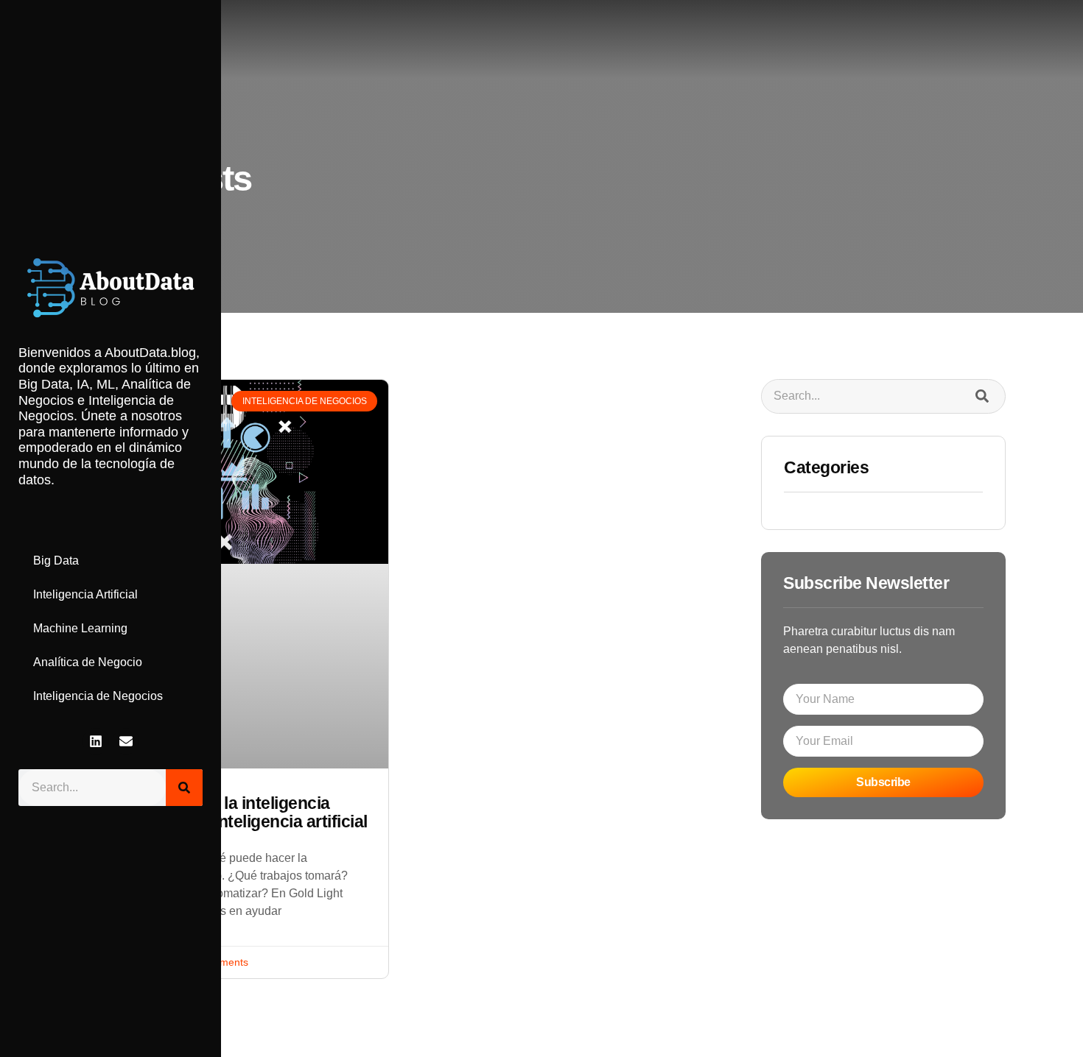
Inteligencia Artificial (85, 594)
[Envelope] (126, 741)
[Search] (184, 787)
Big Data (56, 560)
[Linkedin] (96, 741)
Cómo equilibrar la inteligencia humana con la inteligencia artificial (232, 812)
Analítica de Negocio (87, 662)
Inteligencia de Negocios (98, 696)
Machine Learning (80, 628)
